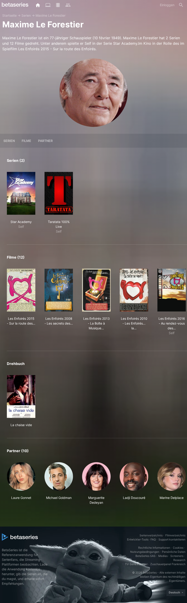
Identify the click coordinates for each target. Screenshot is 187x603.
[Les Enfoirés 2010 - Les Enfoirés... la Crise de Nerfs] (134, 290)
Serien (26, 15)
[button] (21, 483)
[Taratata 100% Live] (58, 193)
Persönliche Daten (173, 551)
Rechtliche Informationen (154, 547)
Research (179, 560)
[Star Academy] (21, 193)
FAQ (153, 539)
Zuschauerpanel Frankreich (167, 564)
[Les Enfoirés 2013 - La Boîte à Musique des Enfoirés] (96, 290)
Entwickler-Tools (137, 539)
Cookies (178, 547)
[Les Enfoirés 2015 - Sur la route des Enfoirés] (21, 290)
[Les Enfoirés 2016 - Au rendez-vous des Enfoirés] (171, 290)
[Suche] (181, 5)
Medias (163, 556)
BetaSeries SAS (145, 556)
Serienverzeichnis (151, 535)
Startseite (9, 15)
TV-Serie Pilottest (136, 564)
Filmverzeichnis (175, 535)
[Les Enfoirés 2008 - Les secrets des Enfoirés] (58, 290)
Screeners (176, 556)
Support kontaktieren (171, 539)
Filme (26, 141)
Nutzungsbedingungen (144, 551)
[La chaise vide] (21, 396)
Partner (45, 141)
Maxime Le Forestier (50, 15)
